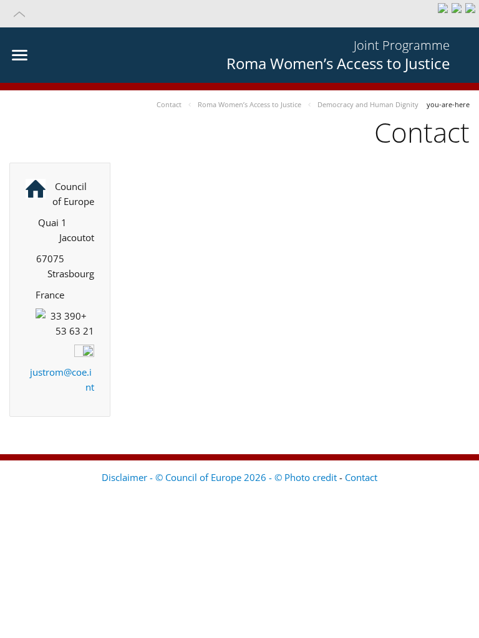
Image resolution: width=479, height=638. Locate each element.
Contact (361, 477)
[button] (239, 13)
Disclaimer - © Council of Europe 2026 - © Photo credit (220, 477)
